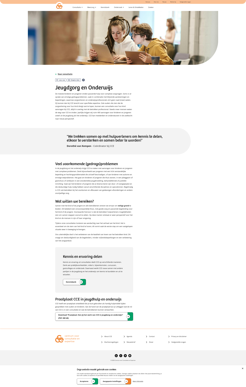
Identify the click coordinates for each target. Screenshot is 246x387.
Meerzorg (90, 7)
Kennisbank (105, 7)
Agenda (129, 336)
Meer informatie (138, 381)
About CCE (108, 336)
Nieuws (164, 2)
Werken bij (173, 2)
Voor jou (148, 2)
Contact (152, 336)
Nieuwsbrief (131, 342)
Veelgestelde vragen (185, 2)
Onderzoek (118, 7)
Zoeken (151, 7)
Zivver (151, 342)
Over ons (156, 2)
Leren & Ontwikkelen (136, 7)
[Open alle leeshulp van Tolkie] (83, 80)
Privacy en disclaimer (179, 336)
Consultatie (77, 7)
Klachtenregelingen (111, 342)
